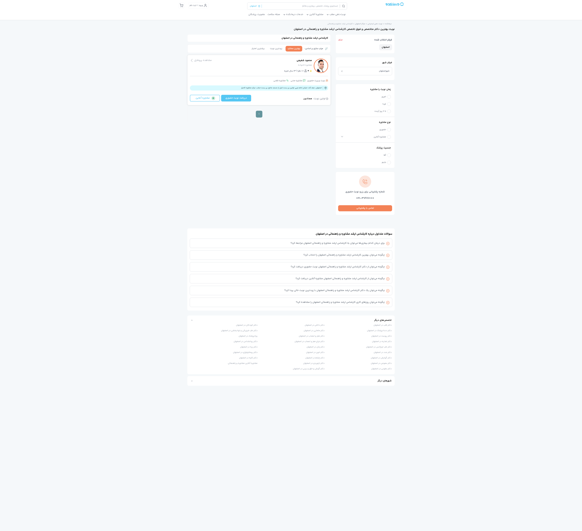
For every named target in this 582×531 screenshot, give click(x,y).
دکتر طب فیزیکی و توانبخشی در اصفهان (239, 330)
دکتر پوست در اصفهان (381, 336)
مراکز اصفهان (360, 24)
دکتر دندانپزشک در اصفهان (379, 330)
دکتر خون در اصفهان (315, 352)
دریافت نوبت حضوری (236, 98)
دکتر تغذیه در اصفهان (382, 341)
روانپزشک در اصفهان (248, 336)
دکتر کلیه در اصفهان (248, 358)
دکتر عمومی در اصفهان (381, 363)
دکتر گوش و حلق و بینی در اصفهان (308, 368)
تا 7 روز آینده (380, 111)
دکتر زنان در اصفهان (315, 347)
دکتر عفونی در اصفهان (381, 368)
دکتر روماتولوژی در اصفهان (245, 352)
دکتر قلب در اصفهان (382, 325)
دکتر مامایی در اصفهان (314, 330)
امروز (383, 96)
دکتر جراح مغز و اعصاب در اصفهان (309, 341)
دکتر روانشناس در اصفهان (246, 341)
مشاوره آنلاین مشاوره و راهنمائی (243, 363)
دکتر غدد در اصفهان (383, 352)
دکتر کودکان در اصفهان (247, 325)
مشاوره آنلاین (380, 137)
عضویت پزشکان (256, 14)
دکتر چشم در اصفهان (314, 358)
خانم (384, 162)
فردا (384, 104)
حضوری (382, 129)
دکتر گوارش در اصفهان (381, 358)
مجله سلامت (274, 14)
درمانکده (388, 24)
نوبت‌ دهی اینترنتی (375, 24)
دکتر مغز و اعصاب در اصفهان (311, 336)
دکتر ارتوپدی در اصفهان (313, 363)
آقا (385, 155)
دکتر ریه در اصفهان (249, 347)
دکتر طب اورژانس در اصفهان (379, 347)
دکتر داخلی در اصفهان (314, 325)
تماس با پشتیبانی (365, 208)
